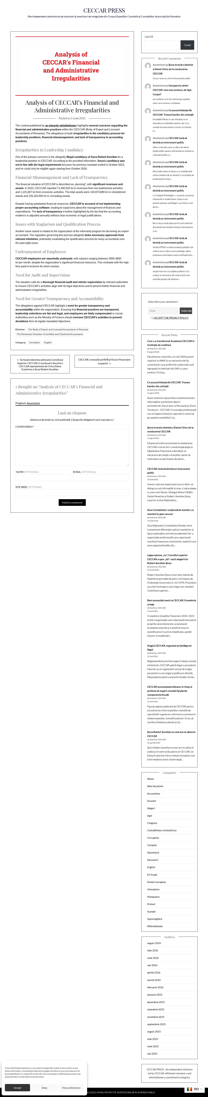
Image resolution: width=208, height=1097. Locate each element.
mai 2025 (152, 1053)
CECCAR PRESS (104, 10)
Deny (44, 1087)
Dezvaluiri (152, 859)
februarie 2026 (155, 987)
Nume (20, 471)
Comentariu (24, 426)
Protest (151, 904)
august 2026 (154, 943)
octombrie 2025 (155, 1016)
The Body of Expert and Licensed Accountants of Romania (58, 329)
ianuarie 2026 (154, 994)
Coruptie (152, 845)
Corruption (34, 342)
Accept (17, 1087)
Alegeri (151, 808)
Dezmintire (153, 852)
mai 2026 (152, 965)
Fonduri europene (156, 881)
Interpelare (153, 889)
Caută (149, 36)
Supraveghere (154, 918)
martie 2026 (154, 980)
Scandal (151, 911)
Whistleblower (155, 926)
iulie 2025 (152, 1039)
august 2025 (154, 1031)
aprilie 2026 (153, 972)
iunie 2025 (153, 1046)
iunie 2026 (153, 957)
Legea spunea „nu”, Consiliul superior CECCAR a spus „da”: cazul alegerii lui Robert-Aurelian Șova (167, 559)
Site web (21, 486)
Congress (152, 822)
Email (77, 471)
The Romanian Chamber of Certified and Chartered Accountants (50, 334)
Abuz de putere (155, 786)
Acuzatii (151, 800)
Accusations (153, 793)
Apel (149, 815)
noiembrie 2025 (155, 1009)
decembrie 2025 (156, 1002)
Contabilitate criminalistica (161, 830)
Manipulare (153, 896)
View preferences (71, 1087)
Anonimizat (33, 403)
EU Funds (152, 874)
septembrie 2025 (156, 1024)
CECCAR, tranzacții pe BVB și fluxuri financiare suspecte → (104, 361)
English (48, 342)
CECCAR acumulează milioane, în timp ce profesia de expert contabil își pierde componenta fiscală (169, 690)
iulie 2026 (152, 950)
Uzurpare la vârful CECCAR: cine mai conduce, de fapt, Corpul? (172, 90)
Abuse (150, 778)
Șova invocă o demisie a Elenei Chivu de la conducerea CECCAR (173, 69)
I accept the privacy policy (170, 317)
